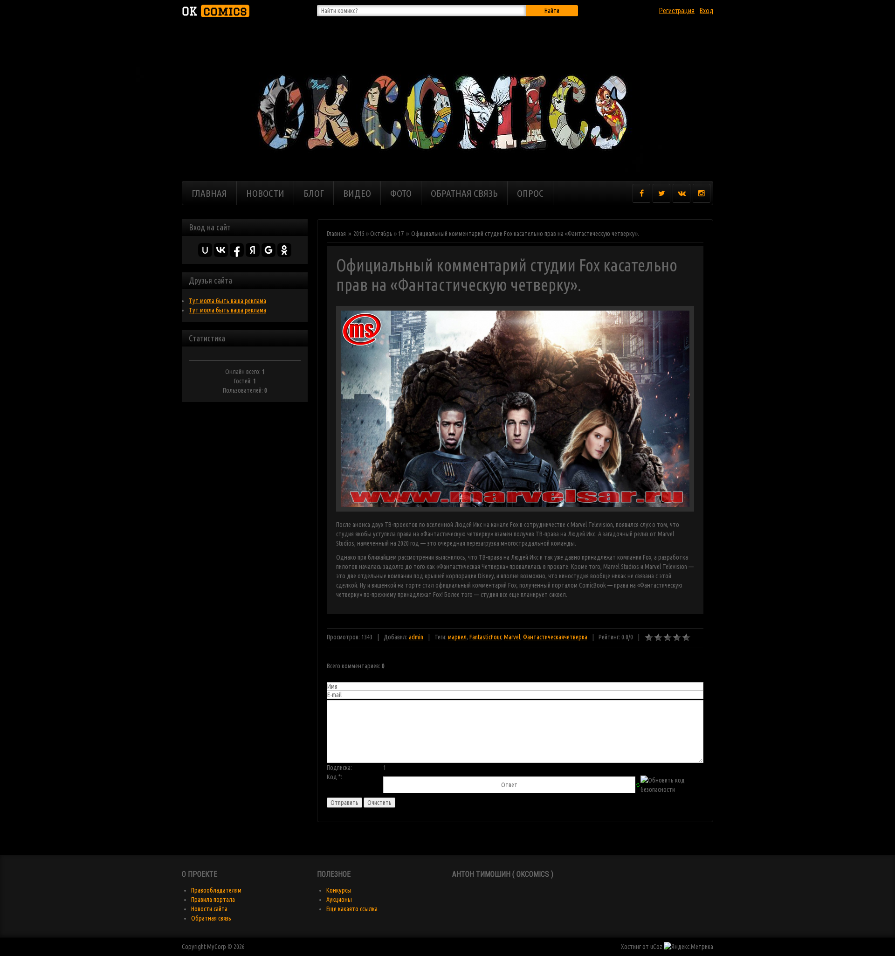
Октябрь (381, 233)
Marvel (512, 637)
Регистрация (677, 10)
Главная (336, 233)
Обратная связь (211, 918)
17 (401, 233)
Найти (551, 10)
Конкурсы (338, 890)
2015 (359, 233)
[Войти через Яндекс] (253, 250)
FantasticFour (485, 637)
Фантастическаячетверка (555, 637)
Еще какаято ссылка (352, 909)
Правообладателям (216, 890)
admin (416, 637)
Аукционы (339, 899)
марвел (457, 637)
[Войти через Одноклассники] (284, 250)
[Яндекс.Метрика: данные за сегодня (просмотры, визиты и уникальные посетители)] (688, 946)
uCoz (656, 946)
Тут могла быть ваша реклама (227, 301)
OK (214, 11)
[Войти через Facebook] (237, 250)
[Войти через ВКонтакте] (221, 250)
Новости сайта (209, 909)
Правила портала (213, 899)
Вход (706, 10)
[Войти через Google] (268, 250)
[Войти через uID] (205, 250)
